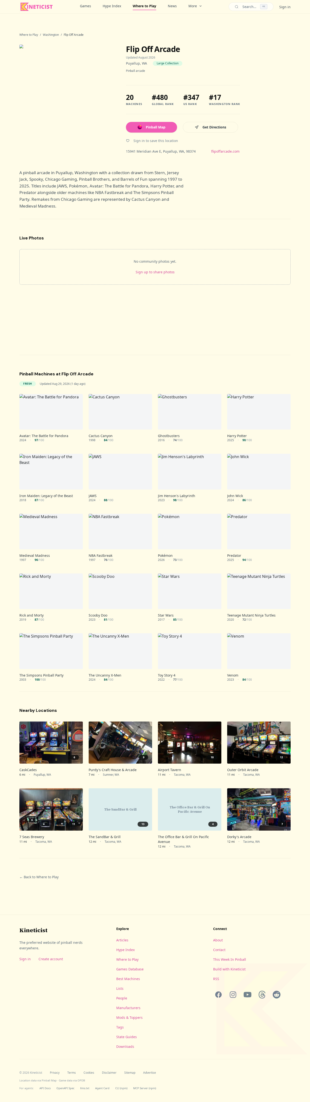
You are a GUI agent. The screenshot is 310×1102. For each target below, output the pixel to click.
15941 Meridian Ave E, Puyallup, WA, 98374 (161, 151)
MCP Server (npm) (144, 1088)
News (172, 6)
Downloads (125, 1046)
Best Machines (128, 978)
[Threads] (262, 994)
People (121, 998)
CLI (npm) (121, 1088)
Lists (120, 988)
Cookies (89, 1073)
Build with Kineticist (229, 969)
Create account (51, 959)
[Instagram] (233, 994)
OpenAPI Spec (65, 1088)
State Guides (126, 1037)
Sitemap (129, 1073)
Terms (71, 1073)
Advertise (149, 1073)
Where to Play (144, 6)
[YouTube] (247, 994)
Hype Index (112, 6)
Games (85, 6)
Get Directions (214, 127)
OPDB (81, 1080)
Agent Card (102, 1088)
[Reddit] (276, 994)
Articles (122, 940)
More (192, 6)
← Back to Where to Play (39, 877)
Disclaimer (109, 1073)
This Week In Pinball (229, 959)
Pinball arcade (135, 71)
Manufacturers (128, 1007)
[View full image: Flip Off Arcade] (67, 99)
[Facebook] (218, 994)
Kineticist (33, 930)
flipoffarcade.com (225, 151)
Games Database (130, 969)
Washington (51, 35)
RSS (216, 978)
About (218, 940)
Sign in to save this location (155, 140)
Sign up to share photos (155, 272)
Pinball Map (155, 127)
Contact (219, 949)
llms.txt (84, 1088)
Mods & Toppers (129, 1017)
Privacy (55, 1073)
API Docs (45, 1088)
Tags (120, 1027)
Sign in (285, 7)
